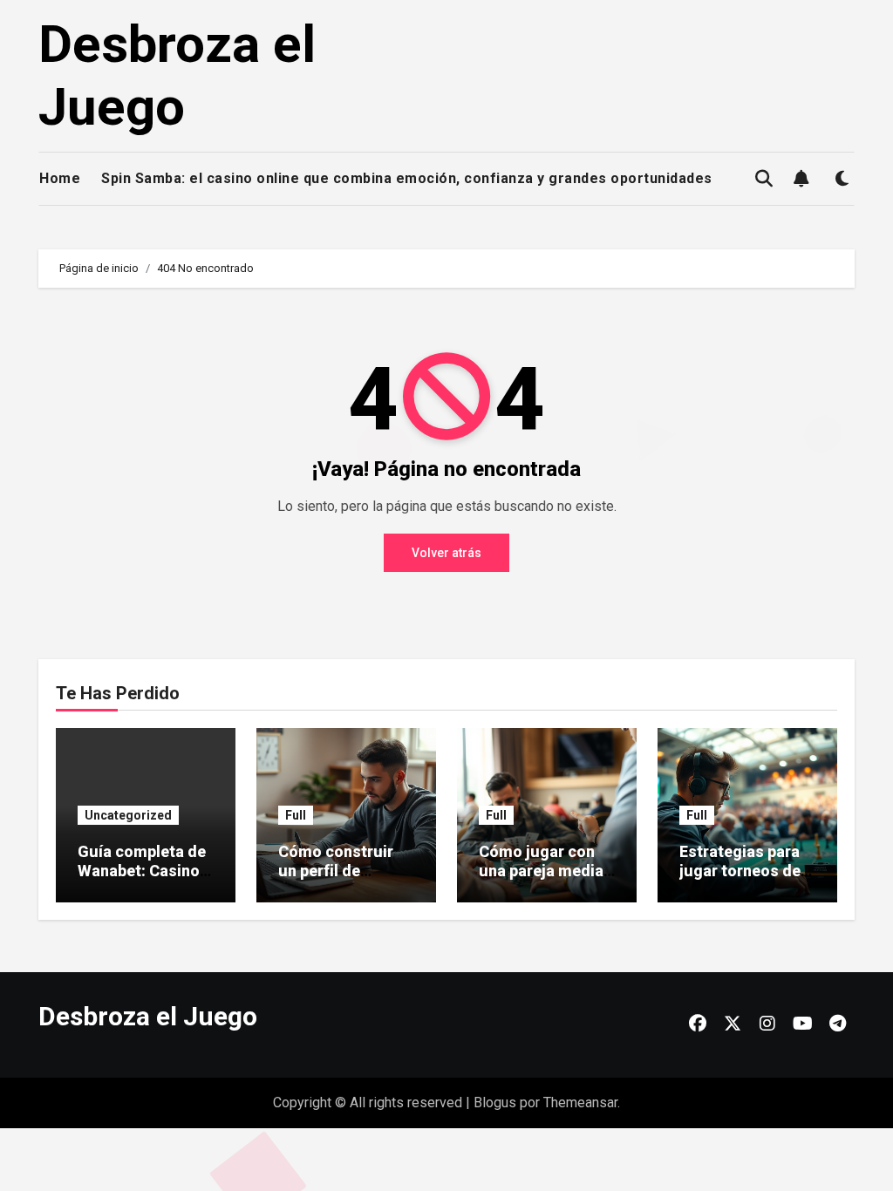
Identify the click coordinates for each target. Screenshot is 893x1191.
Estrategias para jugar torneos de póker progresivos (746, 870)
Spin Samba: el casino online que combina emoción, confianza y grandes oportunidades (406, 178)
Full (295, 815)
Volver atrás (446, 553)
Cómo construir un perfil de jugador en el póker (335, 879)
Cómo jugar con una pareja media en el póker (541, 870)
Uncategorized (128, 815)
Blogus (495, 1102)
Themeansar (580, 1102)
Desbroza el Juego (177, 75)
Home (59, 178)
